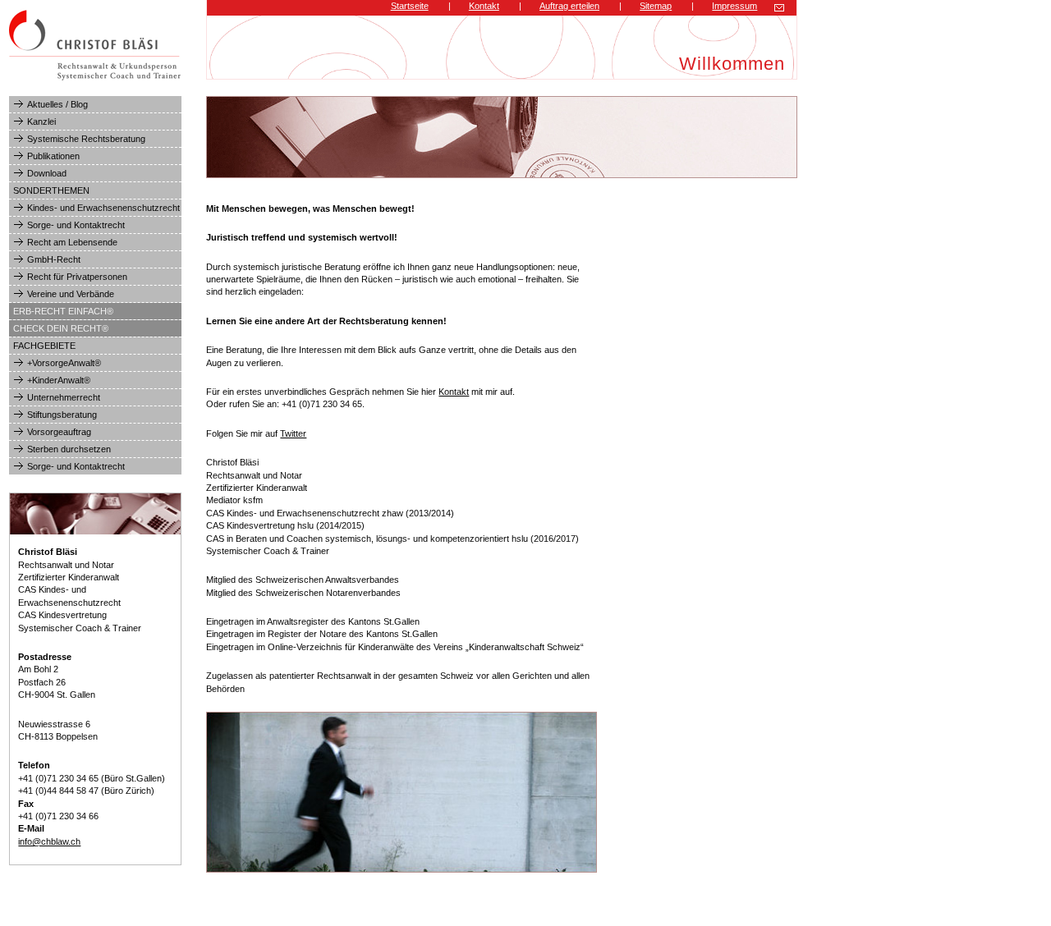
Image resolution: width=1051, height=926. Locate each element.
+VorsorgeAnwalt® (64, 363)
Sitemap (656, 6)
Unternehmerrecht (63, 397)
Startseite (410, 6)
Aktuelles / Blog (57, 104)
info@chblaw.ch (49, 841)
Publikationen (53, 156)
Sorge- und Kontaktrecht (76, 225)
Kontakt (484, 6)
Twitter (293, 433)
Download (47, 173)
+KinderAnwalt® (58, 380)
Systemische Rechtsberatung (86, 139)
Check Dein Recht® (60, 328)
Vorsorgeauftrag (59, 432)
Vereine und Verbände (70, 294)
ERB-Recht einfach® (63, 311)
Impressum (734, 6)
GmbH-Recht (53, 259)
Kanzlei (41, 121)
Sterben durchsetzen (69, 449)
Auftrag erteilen (569, 6)
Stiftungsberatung (62, 414)
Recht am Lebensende (72, 242)
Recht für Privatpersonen (77, 277)
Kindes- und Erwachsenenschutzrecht (103, 208)
